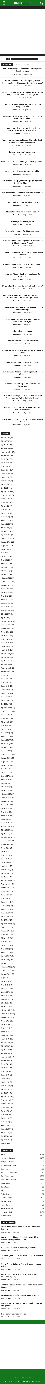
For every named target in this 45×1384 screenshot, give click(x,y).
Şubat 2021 (5, 600)
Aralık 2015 (5, 823)
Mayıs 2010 (5, 1064)
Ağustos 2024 (6, 448)
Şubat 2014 (5, 902)
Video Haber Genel (7, 1208)
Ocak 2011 (5, 1035)
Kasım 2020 (5, 610)
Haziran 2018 (5, 715)
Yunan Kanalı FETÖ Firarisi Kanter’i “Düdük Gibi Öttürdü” (22, 253)
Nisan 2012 (5, 981)
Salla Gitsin (5, 1187)
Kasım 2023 (5, 481)
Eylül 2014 (5, 877)
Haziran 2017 (5, 758)
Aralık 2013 (5, 909)
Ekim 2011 (5, 1003)
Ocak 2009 (5, 1122)
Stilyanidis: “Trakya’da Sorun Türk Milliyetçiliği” (22, 286)
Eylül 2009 (5, 1093)
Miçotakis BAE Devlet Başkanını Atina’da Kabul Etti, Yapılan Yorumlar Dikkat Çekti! (22, 93)
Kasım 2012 (5, 956)
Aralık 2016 (5, 780)
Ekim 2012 (5, 960)
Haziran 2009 (5, 1104)
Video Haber (5, 1205)
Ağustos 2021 (6, 578)
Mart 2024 (4, 466)
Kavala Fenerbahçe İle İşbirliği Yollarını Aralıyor (20, 1295)
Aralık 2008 (5, 1125)
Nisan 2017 (5, 765)
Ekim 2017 (5, 744)
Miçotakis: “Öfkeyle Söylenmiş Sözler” (22, 212)
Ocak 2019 (5, 690)
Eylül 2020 (5, 618)
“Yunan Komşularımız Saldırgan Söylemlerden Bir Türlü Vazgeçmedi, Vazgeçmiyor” (22, 141)
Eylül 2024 (5, 445)
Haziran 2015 (5, 844)
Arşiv (8, 59)
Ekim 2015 (5, 830)
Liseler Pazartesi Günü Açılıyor (22, 152)
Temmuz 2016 (6, 798)
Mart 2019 (4, 682)
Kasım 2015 (5, 826)
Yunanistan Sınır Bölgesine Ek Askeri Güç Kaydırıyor (22, 384)
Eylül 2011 (4, 1006)
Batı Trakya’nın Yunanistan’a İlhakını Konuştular (22, 192)
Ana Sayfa (18, 64)
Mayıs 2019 (5, 675)
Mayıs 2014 (5, 891)
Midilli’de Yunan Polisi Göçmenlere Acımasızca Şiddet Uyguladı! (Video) (23, 241)
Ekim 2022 (5, 528)
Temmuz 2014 (6, 884)
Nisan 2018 (5, 722)
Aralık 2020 (5, 607)
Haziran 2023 (5, 499)
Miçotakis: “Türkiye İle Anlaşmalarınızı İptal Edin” (22, 161)
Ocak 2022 (5, 560)
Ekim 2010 (5, 1046)
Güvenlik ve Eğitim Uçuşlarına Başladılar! (22, 171)
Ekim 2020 (5, 614)
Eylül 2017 (5, 747)
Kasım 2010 (5, 1042)
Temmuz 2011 (6, 1014)
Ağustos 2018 (6, 708)
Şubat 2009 (5, 1118)
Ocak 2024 (5, 473)
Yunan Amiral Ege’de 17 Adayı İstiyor (23, 202)
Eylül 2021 (5, 574)
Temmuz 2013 (6, 927)
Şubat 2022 (5, 556)
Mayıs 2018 (5, 718)
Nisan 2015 (5, 852)
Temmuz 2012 (6, 970)
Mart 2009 (4, 1114)
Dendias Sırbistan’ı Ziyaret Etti (14, 1314)
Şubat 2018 (5, 729)
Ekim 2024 (5, 441)
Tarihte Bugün (6, 1194)
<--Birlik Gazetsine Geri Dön (22, 1378)
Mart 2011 (4, 1028)
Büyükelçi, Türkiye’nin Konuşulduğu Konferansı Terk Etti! (22, 420)
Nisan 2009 (5, 1111)
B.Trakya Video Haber (9, 1165)
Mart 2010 (4, 1071)
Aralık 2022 (5, 520)
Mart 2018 (4, 726)
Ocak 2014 (5, 906)
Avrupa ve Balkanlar (18, 59)
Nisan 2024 (5, 463)
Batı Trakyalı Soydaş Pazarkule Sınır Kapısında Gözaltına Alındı (22, 69)
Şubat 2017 (5, 772)
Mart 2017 (4, 769)
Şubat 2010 (5, 1075)
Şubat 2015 (5, 859)
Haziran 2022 (5, 542)
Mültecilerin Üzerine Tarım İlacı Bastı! (22, 362)
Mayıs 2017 (5, 762)
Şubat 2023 (5, 513)
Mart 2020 (4, 639)
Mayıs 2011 (5, 1021)
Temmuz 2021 (6, 582)
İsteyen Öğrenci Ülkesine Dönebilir (22, 340)
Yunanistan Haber (7, 1212)
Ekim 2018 (5, 700)
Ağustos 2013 (6, 924)
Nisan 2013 (5, 938)
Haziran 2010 (5, 1060)
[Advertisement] (22, 31)
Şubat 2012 (5, 988)
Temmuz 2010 (6, 1057)
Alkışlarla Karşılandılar (22, 331)
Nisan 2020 (5, 636)
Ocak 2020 (5, 646)
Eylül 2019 (5, 661)
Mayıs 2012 (5, 978)
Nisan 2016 (5, 808)
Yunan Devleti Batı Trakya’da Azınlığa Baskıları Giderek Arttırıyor (22, 308)
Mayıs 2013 (5, 934)
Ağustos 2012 (6, 967)
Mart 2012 (4, 985)
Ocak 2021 (5, 603)
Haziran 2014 (5, 888)
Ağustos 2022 (6, 535)
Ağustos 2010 (6, 1053)
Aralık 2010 (5, 1039)
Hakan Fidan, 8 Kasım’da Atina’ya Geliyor (18, 1247)
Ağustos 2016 (6, 794)
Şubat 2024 (5, 470)
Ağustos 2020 (6, 621)
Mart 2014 (4, 898)
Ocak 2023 (5, 517)
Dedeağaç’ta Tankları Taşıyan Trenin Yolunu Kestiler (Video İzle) (22, 117)
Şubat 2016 (5, 816)
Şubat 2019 (5, 686)
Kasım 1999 (5, 1143)
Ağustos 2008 (6, 1140)
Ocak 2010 (5, 1078)
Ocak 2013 (5, 949)
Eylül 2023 (5, 488)
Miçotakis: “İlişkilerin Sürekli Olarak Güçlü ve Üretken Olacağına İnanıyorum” (19, 1238)
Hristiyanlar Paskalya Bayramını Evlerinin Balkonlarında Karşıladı (22, 320)
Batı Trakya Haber (7, 1176)
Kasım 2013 (5, 913)
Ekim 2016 (5, 787)
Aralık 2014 (5, 866)
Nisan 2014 (5, 895)
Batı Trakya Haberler (8, 1180)
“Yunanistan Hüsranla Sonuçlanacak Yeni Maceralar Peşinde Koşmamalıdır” (22, 129)
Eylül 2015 (5, 834)
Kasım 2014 (5, 870)
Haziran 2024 (5, 455)
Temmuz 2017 (6, 754)
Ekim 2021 (5, 571)
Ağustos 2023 (6, 492)
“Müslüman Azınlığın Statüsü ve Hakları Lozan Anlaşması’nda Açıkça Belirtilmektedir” (22, 396)
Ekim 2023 (5, 484)
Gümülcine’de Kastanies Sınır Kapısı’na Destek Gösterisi (22, 373)
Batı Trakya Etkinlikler (9, 1172)
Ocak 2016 (5, 819)
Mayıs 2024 (5, 459)
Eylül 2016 (5, 790)
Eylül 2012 (5, 963)
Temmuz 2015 (6, 841)
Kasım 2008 (5, 1129)
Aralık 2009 (5, 1082)
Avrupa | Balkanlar (32, 59)
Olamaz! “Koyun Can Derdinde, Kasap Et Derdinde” (22, 275)
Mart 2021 (4, 596)
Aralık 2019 (5, 650)
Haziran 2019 (5, 672)
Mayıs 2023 (5, 502)
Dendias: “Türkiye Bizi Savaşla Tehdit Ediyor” (22, 264)
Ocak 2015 (5, 862)
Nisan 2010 (5, 1068)
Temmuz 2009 (6, 1100)
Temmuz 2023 (6, 495)
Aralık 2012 (5, 952)
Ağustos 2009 (6, 1096)
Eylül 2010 (5, 1050)
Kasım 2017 (5, 740)
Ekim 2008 (5, 1132)
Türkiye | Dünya (6, 1198)
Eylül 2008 (5, 1136)
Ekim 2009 (5, 1089)
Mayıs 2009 (5, 1107)
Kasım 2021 (5, 567)
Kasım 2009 (5, 1086)
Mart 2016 (4, 812)
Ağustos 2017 (6, 751)
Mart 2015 (4, 855)
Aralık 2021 (5, 564)
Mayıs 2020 (5, 632)
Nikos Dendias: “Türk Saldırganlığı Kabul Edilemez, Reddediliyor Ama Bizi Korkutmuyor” (22, 81)
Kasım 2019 (5, 654)
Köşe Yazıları (6, 1183)
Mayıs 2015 (5, 848)
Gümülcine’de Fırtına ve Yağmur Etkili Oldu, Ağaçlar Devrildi (22, 105)
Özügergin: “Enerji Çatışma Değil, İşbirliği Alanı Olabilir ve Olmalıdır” (22, 181)
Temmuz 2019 (6, 668)
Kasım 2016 (5, 783)
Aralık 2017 (5, 736)
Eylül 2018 (5, 704)
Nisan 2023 (5, 506)
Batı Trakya (5, 1169)
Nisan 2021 (5, 592)
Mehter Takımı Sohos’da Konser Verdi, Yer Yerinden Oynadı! (22, 408)
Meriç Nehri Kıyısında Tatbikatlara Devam (22, 231)
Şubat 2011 (5, 1032)
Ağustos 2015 (6, 837)
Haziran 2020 (5, 628)
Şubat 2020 (5, 643)
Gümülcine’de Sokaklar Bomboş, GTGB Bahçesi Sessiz (22, 351)
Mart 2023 (4, 510)
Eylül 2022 (5, 531)
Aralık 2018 (5, 693)
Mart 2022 (4, 553)
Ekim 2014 (5, 873)
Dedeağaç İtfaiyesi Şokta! (22, 221)
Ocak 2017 (5, 776)
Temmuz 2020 (6, 625)
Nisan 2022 (5, 549)
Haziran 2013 (5, 931)
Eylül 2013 (5, 920)
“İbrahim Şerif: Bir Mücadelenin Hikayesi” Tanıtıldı (22, 1256)
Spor (2, 1190)
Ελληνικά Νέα (6, 1216)
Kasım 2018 (5, 697)
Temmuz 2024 (6, 452)
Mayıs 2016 (5, 805)
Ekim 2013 (5, 916)
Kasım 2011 (5, 999)
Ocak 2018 (5, 733)
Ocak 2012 (5, 992)
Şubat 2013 (5, 945)
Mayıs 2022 (5, 546)
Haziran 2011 (5, 1017)
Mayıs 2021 (5, 589)
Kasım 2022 (5, 524)
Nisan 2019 (5, 679)
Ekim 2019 (5, 657)
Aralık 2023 (5, 477)
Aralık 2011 (5, 996)
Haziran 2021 (5, 585)
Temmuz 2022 (6, 538)
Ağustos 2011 (6, 1010)
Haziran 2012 (5, 974)
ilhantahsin (16, 74)
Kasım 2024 (5, 437)
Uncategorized (6, 1201)
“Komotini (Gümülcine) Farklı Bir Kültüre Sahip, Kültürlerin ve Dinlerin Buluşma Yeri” (22, 296)
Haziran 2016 (5, 801)
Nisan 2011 (5, 1024)
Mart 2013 (4, 942)
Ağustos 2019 (6, 664)
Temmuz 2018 (6, 711)
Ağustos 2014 (6, 880)
